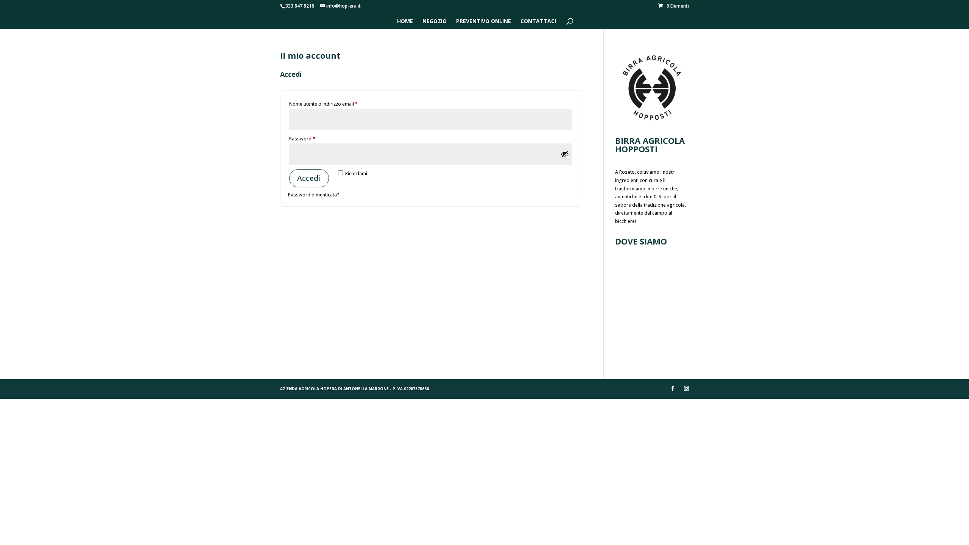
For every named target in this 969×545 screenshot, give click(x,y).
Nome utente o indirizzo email (333, 103)
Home (405, 22)
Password (312, 138)
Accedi (309, 178)
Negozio (434, 22)
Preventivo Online (483, 22)
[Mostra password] (565, 154)
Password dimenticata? (313, 195)
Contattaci (538, 22)
